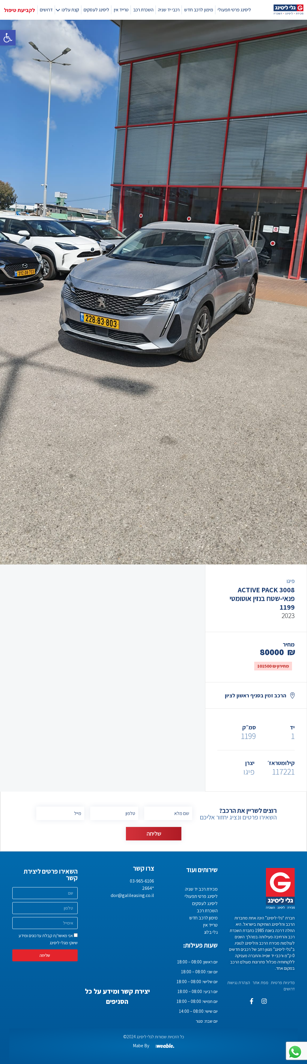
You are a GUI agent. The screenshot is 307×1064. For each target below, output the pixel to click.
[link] (8, 37)
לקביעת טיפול (19, 10)
